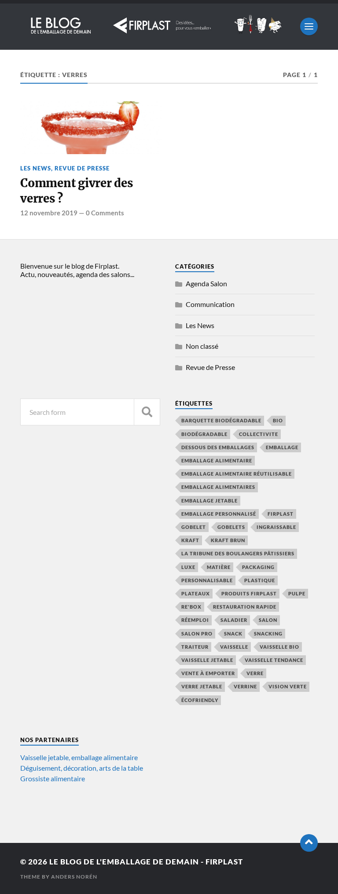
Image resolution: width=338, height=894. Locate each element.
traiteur (195, 647)
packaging (258, 567)
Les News (35, 168)
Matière (219, 567)
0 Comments (105, 213)
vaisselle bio (279, 647)
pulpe (296, 593)
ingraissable (276, 527)
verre (255, 673)
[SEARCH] (147, 412)
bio (278, 420)
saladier (233, 620)
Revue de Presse (82, 168)
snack (233, 633)
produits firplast (249, 593)
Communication (210, 304)
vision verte (287, 686)
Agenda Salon (206, 283)
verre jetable (201, 686)
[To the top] (309, 843)
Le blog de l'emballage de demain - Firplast (146, 861)
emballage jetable (209, 500)
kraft (190, 540)
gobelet (193, 527)
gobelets (231, 527)
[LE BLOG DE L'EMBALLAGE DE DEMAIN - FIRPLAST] (155, 32)
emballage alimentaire (216, 460)
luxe (188, 567)
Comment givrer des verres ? (76, 190)
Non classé (202, 346)
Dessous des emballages (217, 447)
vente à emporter (208, 673)
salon (268, 620)
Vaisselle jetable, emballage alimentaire (79, 757)
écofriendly (199, 700)
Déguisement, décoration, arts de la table (81, 768)
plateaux (195, 593)
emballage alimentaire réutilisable (236, 474)
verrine (245, 686)
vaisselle (234, 647)
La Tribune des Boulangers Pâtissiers (237, 553)
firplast (281, 514)
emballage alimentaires (218, 487)
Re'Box (191, 607)
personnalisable (207, 580)
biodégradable (204, 434)
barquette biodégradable (221, 420)
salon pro (197, 633)
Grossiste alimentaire (52, 778)
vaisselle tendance (274, 660)
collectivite (258, 434)
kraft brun (228, 540)
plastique (259, 580)
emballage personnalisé (218, 514)
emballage (282, 447)
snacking (268, 633)
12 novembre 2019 (48, 213)
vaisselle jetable (207, 660)
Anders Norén (74, 876)
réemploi (195, 620)
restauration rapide (244, 607)
